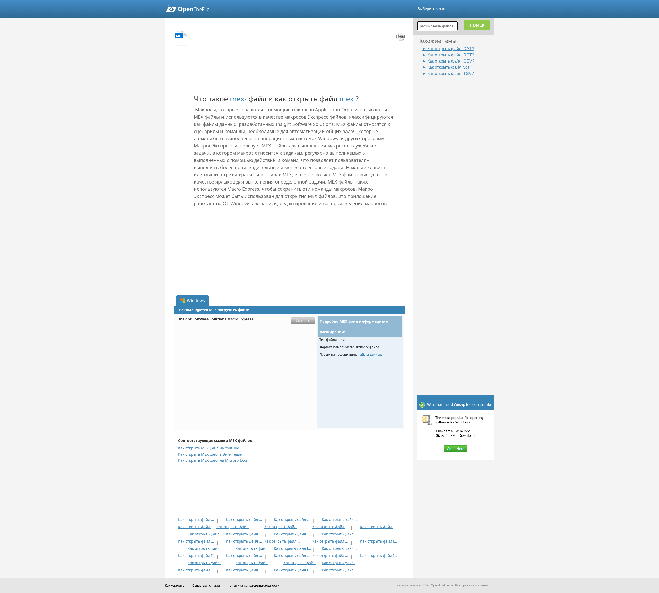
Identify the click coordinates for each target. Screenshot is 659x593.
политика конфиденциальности (253, 585)
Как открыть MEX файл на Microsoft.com (213, 460)
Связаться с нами (206, 585)
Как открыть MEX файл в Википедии (210, 454)
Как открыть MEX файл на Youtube (208, 448)
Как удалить (175, 585)
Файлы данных (370, 354)
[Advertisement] (458, 153)
